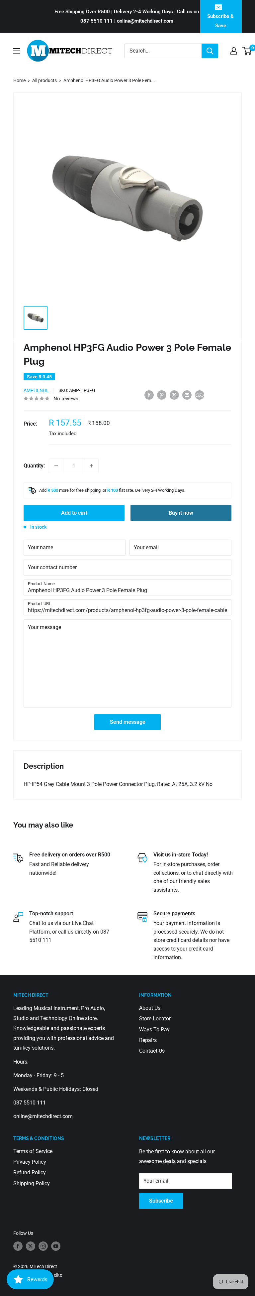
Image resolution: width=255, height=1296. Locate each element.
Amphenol (36, 390)
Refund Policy (29, 1172)
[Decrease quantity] (56, 466)
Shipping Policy (31, 1183)
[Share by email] (187, 395)
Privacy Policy (29, 1162)
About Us (149, 1008)
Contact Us (152, 1051)
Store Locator (155, 1018)
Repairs (148, 1040)
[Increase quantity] (91, 466)
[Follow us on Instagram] (43, 1246)
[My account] (233, 51)
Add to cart (74, 513)
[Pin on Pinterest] (161, 395)
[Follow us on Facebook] (18, 1246)
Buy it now (181, 513)
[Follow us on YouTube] (55, 1246)
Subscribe (161, 1201)
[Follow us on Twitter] (30, 1246)
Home (19, 80)
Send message (127, 722)
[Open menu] (16, 51)
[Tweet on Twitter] (174, 395)
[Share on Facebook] (149, 395)
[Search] (210, 51)
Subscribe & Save (220, 21)
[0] (247, 51)
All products (44, 80)
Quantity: (34, 465)
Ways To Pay (154, 1029)
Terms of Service (32, 1151)
